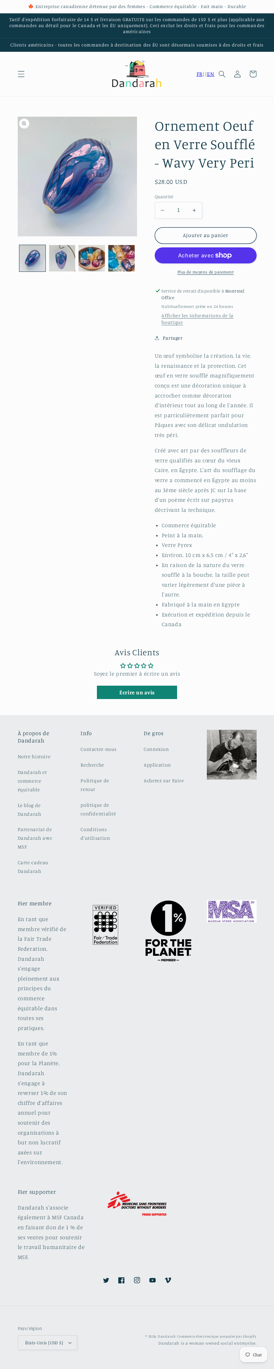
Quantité (164, 196)
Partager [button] (173, 338)
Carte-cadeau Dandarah (33, 867)
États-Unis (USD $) (44, 1342)
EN (210, 74)
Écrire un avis (137, 692)
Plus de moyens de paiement (205, 271)
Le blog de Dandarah (29, 809)
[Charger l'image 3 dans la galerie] (92, 258)
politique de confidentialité (98, 809)
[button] (21, 74)
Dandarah (167, 1336)
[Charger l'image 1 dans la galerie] (32, 258)
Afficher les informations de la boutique (197, 319)
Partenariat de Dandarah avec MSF (35, 837)
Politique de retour (95, 785)
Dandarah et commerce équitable (32, 780)
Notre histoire (34, 756)
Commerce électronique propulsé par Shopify (217, 1336)
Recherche (92, 765)
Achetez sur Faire (164, 780)
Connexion (156, 749)
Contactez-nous (99, 749)
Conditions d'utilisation (95, 833)
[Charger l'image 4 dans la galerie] (121, 258)
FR (199, 74)
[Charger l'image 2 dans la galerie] (62, 258)
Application (157, 765)
